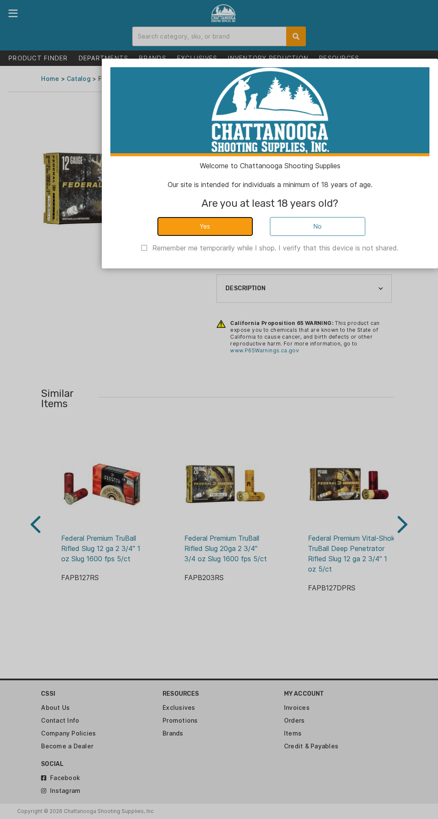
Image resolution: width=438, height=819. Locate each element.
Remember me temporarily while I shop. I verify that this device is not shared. (275, 247)
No (318, 226)
